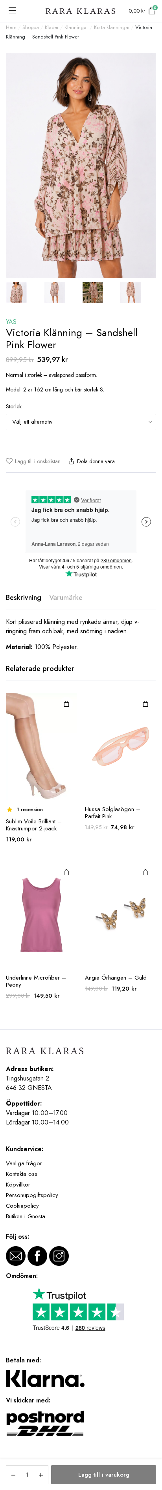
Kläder (52, 27)
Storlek (14, 406)
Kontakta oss (21, 1174)
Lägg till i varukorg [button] (145, 703)
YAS (11, 321)
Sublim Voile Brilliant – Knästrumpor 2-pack (34, 825)
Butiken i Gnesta (25, 1216)
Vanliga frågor (24, 1163)
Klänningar (76, 27)
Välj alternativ (66, 703)
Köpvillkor (18, 1184)
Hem (11, 27)
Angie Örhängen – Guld (116, 977)
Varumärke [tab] (66, 597)
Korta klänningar (112, 27)
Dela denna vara (95, 461)
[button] (33, 461)
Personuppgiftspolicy (32, 1195)
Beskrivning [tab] (23, 597)
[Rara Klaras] (81, 11)
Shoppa (30, 27)
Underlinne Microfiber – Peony (36, 981)
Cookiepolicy (22, 1205)
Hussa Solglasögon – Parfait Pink (112, 813)
